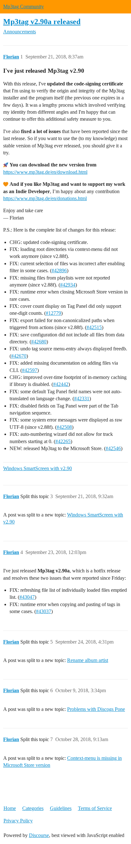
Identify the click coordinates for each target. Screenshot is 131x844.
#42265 (63, 441)
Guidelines (61, 808)
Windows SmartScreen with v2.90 (37, 468)
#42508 (64, 427)
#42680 (38, 341)
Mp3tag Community (23, 6)
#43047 (27, 597)
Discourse (39, 835)
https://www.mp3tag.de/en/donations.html (45, 198)
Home (9, 808)
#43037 (43, 611)
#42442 (60, 384)
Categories (33, 808)
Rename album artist (87, 660)
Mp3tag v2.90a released (41, 21)
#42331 (81, 398)
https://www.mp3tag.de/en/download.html (45, 172)
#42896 (59, 270)
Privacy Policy (18, 820)
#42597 (29, 370)
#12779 (53, 313)
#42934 (67, 284)
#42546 (113, 448)
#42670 (18, 356)
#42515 (94, 327)
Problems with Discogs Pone (96, 709)
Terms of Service (95, 808)
